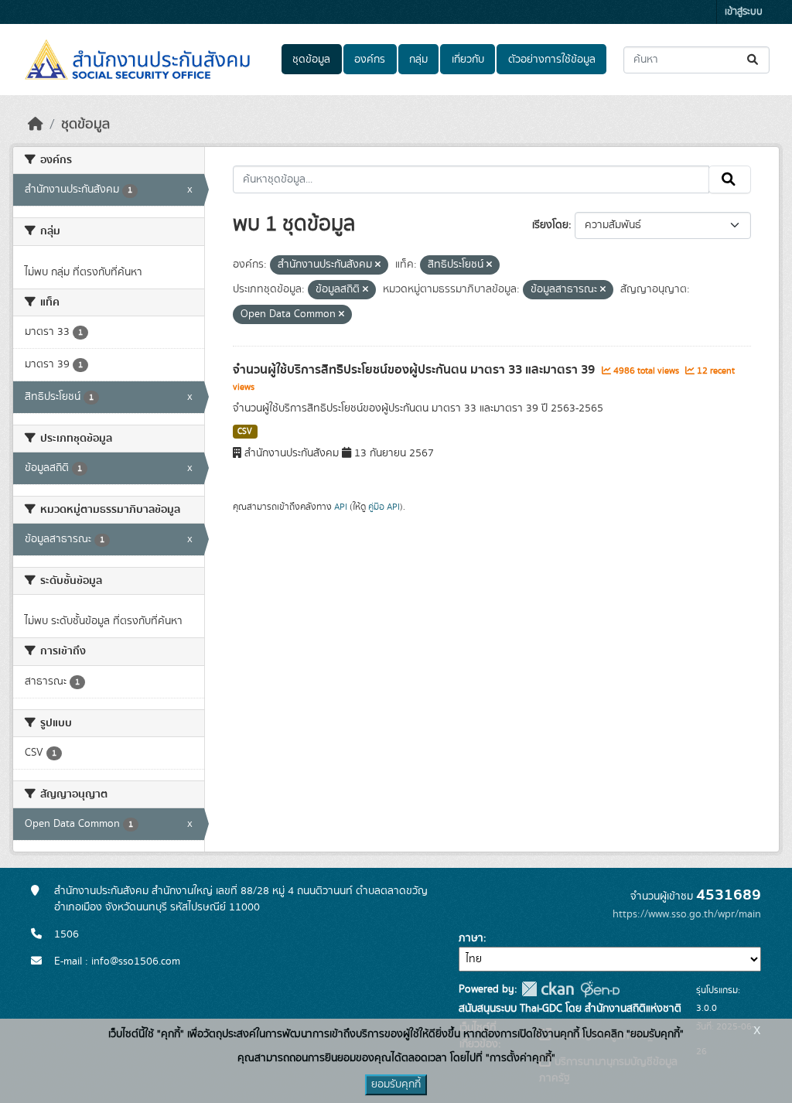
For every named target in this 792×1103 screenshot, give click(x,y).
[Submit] (753, 59)
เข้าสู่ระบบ (744, 12)
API (340, 507)
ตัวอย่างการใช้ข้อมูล (552, 59)
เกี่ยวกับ (468, 59)
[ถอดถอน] (378, 265)
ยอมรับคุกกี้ (396, 1084)
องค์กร (369, 59)
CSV (244, 431)
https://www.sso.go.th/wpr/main (687, 914)
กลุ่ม (418, 59)
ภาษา (471, 938)
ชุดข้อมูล (311, 59)
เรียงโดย (550, 225)
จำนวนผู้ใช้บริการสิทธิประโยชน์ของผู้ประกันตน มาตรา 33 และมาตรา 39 (415, 370)
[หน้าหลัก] (35, 124)
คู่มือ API (384, 507)
